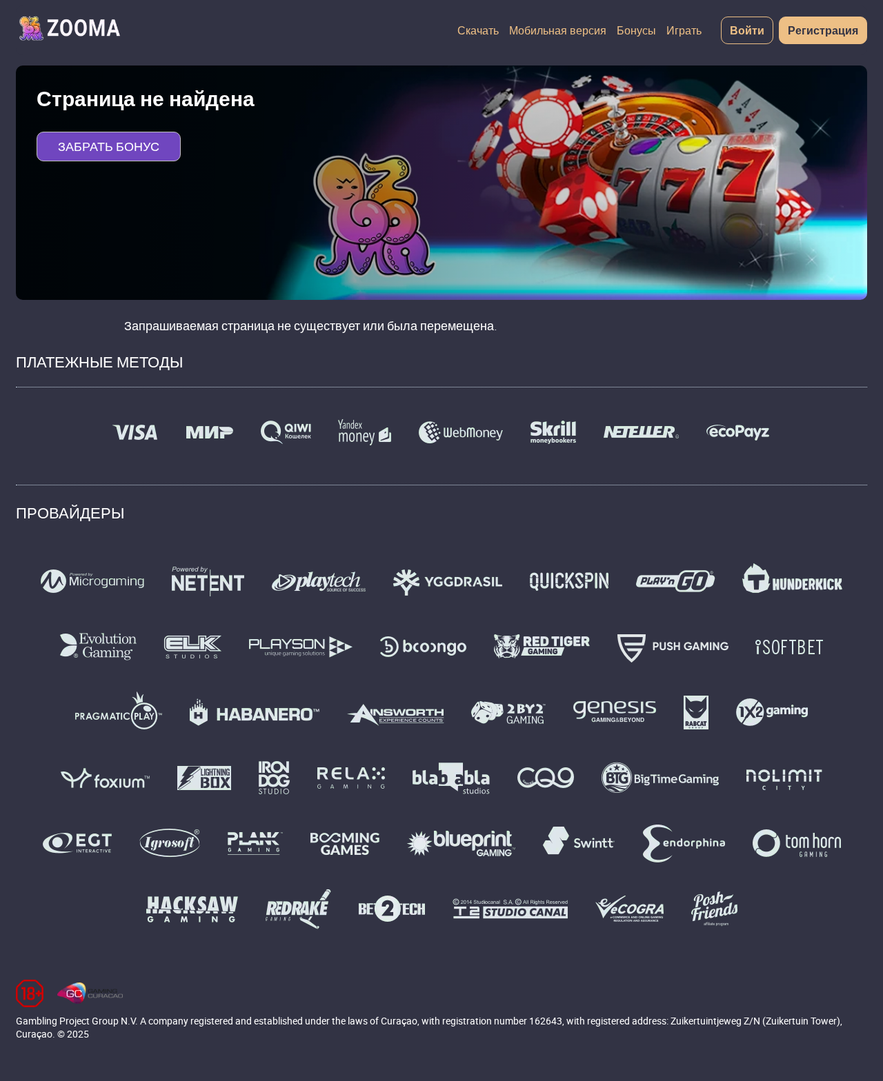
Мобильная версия (557, 30)
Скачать (478, 30)
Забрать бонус (108, 146)
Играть (684, 30)
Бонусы (636, 30)
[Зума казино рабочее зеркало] (69, 30)
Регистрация (823, 30)
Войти (747, 30)
